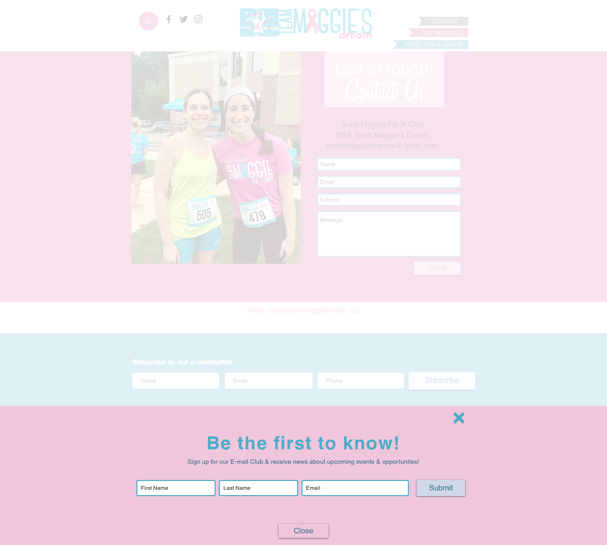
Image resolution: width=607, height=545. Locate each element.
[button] (459, 418)
